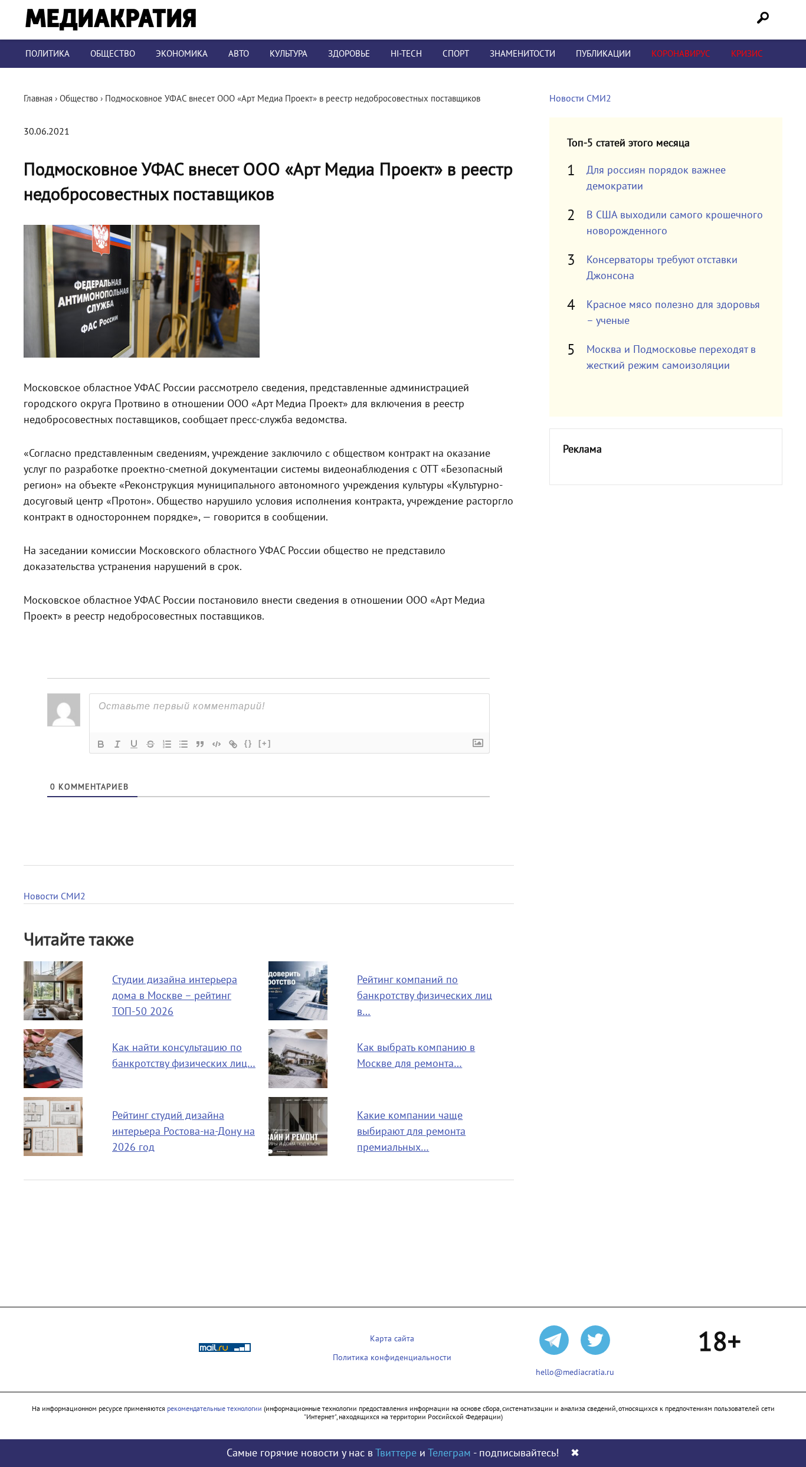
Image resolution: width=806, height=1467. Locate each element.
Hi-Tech (406, 53)
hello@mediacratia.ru (575, 1372)
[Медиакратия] (110, 20)
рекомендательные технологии (214, 1408)
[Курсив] (117, 744)
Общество (112, 53)
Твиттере (396, 1453)
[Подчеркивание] (134, 744)
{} (248, 743)
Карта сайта (392, 1339)
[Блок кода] (216, 744)
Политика (47, 53)
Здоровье (349, 53)
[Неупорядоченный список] (183, 744)
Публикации (603, 53)
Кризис (747, 53)
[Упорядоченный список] (167, 744)
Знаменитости (522, 53)
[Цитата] (200, 744)
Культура (288, 53)
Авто (238, 53)
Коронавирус (680, 53)
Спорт (456, 53)
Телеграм (449, 1453)
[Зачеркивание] (150, 744)
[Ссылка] (233, 744)
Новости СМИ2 (55, 896)
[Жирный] (101, 744)
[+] (264, 743)
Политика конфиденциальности (392, 1358)
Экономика (182, 53)
